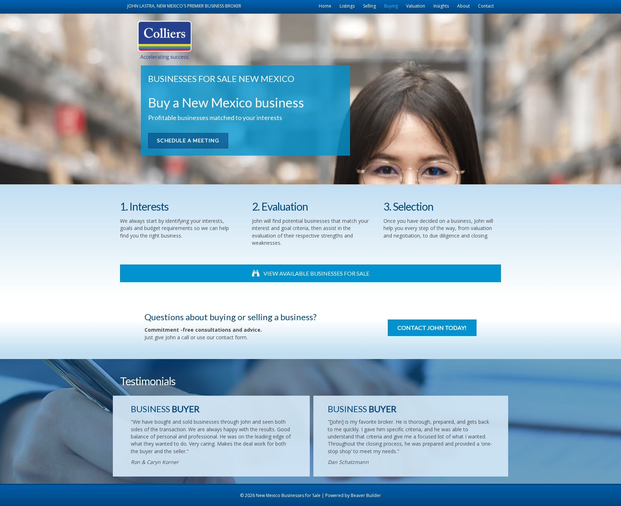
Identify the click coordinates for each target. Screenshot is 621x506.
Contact (486, 6)
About (463, 6)
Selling (369, 6)
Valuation (415, 6)
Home (325, 6)
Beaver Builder (366, 495)
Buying (391, 6)
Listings (347, 6)
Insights (441, 6)
